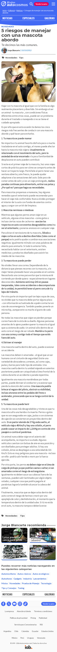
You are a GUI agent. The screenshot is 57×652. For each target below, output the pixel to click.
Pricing (33, 618)
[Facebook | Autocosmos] (3, 604)
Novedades (7, 26)
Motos (4, 583)
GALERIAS (50, 18)
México (14, 638)
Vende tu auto (41, 4)
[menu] (53, 4)
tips (21, 57)
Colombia (25, 631)
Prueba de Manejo (30, 583)
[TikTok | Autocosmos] (25, 604)
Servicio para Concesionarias (25, 624)
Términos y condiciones (43, 611)
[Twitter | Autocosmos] (9, 604)
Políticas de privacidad (18, 618)
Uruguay (30, 638)
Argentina (7, 631)
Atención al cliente (24, 611)
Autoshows (6, 578)
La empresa (9, 611)
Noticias (19, 10)
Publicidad (43, 618)
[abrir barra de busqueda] (31, 4)
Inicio (4, 10)
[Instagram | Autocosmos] (20, 604)
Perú (22, 638)
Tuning (21, 588)
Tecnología (46, 583)
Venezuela (41, 638)
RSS (41, 624)
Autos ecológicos (41, 573)
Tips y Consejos (8, 588)
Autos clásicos (24, 573)
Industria (27, 578)
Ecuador (35, 631)
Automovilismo (8, 573)
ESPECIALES (28, 18)
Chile (16, 631)
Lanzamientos (39, 578)
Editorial (11, 10)
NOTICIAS (7, 18)
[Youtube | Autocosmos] (14, 604)
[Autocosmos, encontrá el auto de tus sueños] (14, 4)
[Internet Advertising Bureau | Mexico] (28, 647)
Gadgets (18, 578)
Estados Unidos (48, 631)
